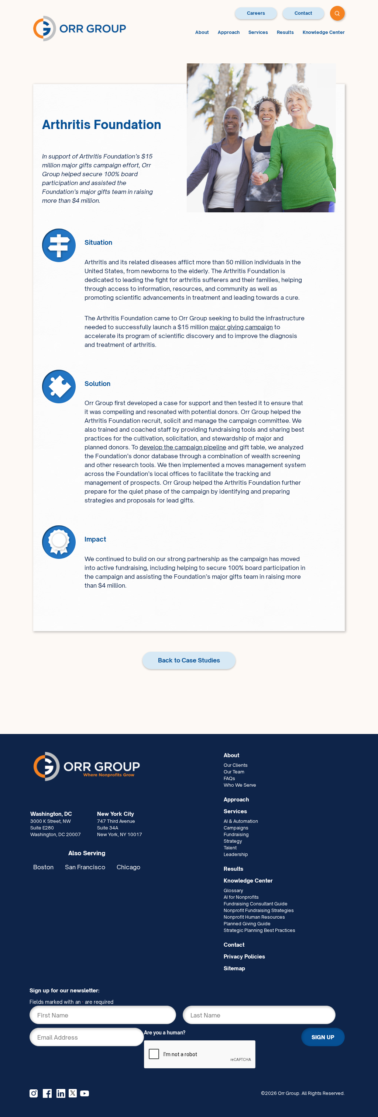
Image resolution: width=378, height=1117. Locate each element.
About (202, 32)
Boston (43, 867)
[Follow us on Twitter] (73, 1092)
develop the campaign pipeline (183, 447)
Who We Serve (240, 785)
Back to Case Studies (189, 660)
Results (285, 32)
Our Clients (236, 765)
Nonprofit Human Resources (254, 917)
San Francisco (85, 867)
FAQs (229, 778)
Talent (230, 847)
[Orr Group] (79, 28)
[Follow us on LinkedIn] (61, 1093)
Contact (303, 13)
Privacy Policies (244, 956)
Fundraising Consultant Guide (256, 904)
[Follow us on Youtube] (84, 1093)
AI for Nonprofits (241, 897)
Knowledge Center (324, 32)
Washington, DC (51, 814)
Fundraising (236, 834)
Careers (256, 13)
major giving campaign (241, 327)
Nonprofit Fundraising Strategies (259, 910)
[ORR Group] (125, 767)
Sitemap (234, 968)
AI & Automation (241, 821)
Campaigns (236, 828)
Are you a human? (164, 1033)
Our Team (234, 772)
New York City (115, 814)
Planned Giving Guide (247, 923)
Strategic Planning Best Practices (259, 930)
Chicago (128, 867)
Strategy (233, 841)
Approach (229, 32)
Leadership (236, 854)
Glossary (233, 890)
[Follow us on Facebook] (47, 1093)
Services (258, 32)
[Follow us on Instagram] (33, 1093)
